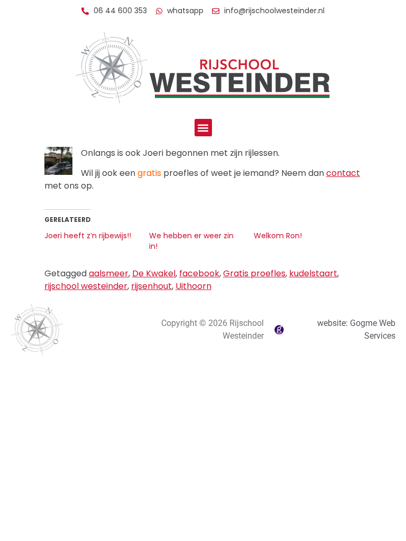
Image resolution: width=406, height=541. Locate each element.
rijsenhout (151, 286)
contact (343, 173)
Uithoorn (193, 286)
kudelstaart (313, 273)
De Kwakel (154, 273)
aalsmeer (108, 273)
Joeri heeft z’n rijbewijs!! (87, 235)
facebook (199, 273)
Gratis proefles (254, 273)
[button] (203, 127)
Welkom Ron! (278, 235)
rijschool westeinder (85, 286)
